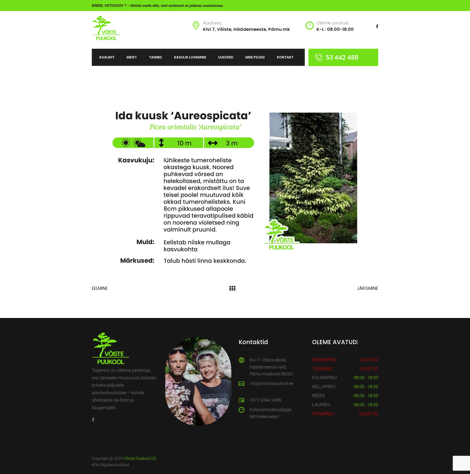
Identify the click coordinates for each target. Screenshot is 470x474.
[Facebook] (93, 419)
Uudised (225, 57)
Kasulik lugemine (190, 57)
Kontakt (285, 57)
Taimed (155, 57)
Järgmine (367, 288)
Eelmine (100, 288)
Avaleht (107, 57)
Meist (132, 57)
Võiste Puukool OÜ (140, 458)
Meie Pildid (255, 57)
